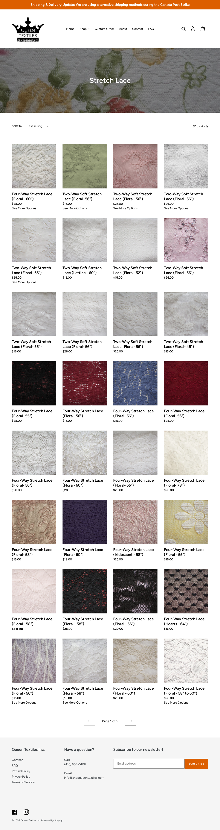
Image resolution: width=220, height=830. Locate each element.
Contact (17, 760)
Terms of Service (23, 782)
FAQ (15, 765)
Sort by (17, 126)
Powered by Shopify (52, 820)
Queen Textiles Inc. (31, 820)
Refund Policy (21, 771)
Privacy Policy (21, 776)
